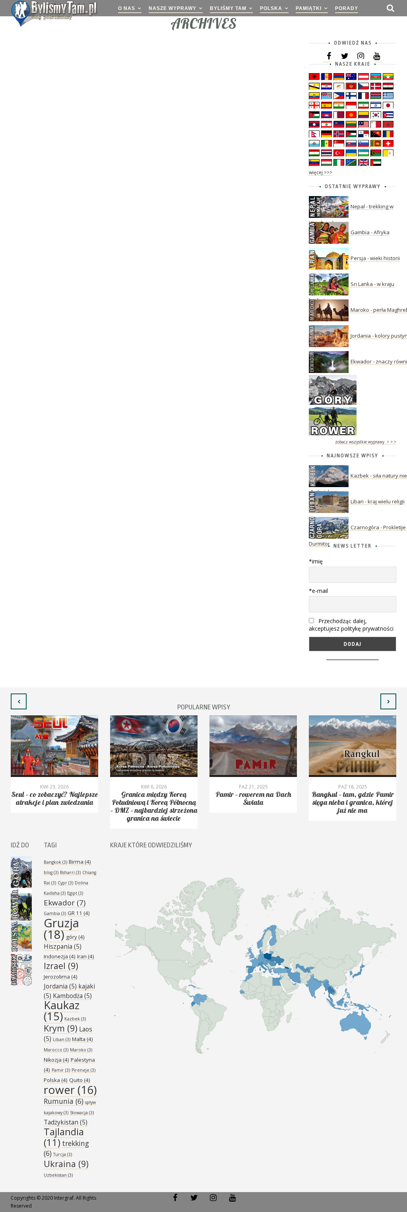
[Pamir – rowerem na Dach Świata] (253, 746)
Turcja (62, 1154)
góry (75, 936)
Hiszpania (62, 946)
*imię (316, 561)
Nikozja (56, 1059)
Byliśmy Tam (228, 8)
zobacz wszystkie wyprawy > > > (365, 442)
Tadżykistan (65, 1122)
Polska (271, 8)
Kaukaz (61, 1011)
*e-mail (318, 590)
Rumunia (63, 1101)
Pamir (61, 1070)
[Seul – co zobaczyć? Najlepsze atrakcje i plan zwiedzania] (54, 746)
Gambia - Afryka (370, 232)
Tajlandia (64, 1137)
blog (51, 872)
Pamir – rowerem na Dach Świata (253, 799)
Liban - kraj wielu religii (378, 501)
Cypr (65, 883)
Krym (61, 1028)
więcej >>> (320, 172)
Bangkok (55, 862)
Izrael (61, 965)
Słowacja (82, 1112)
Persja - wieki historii (375, 258)
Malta (82, 1039)
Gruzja (61, 928)
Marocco (56, 1050)
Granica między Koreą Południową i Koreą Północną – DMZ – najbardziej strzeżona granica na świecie (154, 807)
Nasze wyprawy (172, 8)
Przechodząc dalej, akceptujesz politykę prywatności (351, 624)
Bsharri (70, 872)
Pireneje (83, 1070)
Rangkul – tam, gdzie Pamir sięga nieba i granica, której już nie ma (353, 803)
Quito (79, 1080)
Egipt (75, 893)
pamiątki (309, 8)
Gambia (55, 913)
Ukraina (66, 1163)
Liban (61, 1039)
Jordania (60, 986)
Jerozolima (61, 976)
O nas (126, 8)
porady (346, 8)
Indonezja (60, 956)
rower (70, 1089)
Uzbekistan (58, 1175)
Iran (85, 956)
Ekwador (64, 902)
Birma (80, 861)
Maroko (81, 1050)
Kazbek (75, 1019)
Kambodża (72, 995)
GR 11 (79, 913)
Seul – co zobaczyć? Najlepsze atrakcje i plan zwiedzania (54, 799)
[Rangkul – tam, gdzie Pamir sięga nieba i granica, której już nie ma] (352, 746)
